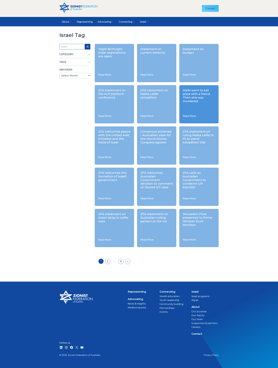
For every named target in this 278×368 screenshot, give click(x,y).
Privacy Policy (211, 355)
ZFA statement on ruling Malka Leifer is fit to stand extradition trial (198, 137)
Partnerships (167, 308)
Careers (195, 327)
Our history (198, 315)
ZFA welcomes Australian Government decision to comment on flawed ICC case (156, 180)
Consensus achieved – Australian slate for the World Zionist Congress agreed (155, 137)
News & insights (137, 303)
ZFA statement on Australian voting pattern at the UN (154, 217)
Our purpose (199, 311)
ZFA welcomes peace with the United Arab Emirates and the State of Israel (114, 137)
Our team (197, 319)
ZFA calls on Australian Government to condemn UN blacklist (194, 180)
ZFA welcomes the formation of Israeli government (112, 176)
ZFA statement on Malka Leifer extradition (154, 94)
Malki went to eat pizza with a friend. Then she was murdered (197, 96)
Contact (210, 8)
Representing (137, 291)
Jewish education (170, 296)
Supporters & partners (204, 323)
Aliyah (194, 300)
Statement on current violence (152, 50)
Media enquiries (137, 307)
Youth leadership (169, 300)
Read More (104, 74)
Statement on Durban (193, 50)
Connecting (167, 291)
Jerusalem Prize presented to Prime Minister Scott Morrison (197, 219)
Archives (65, 69)
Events (164, 312)
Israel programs (200, 296)
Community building (171, 304)
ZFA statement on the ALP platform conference (112, 94)
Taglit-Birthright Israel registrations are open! (112, 52)
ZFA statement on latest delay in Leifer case (113, 217)
